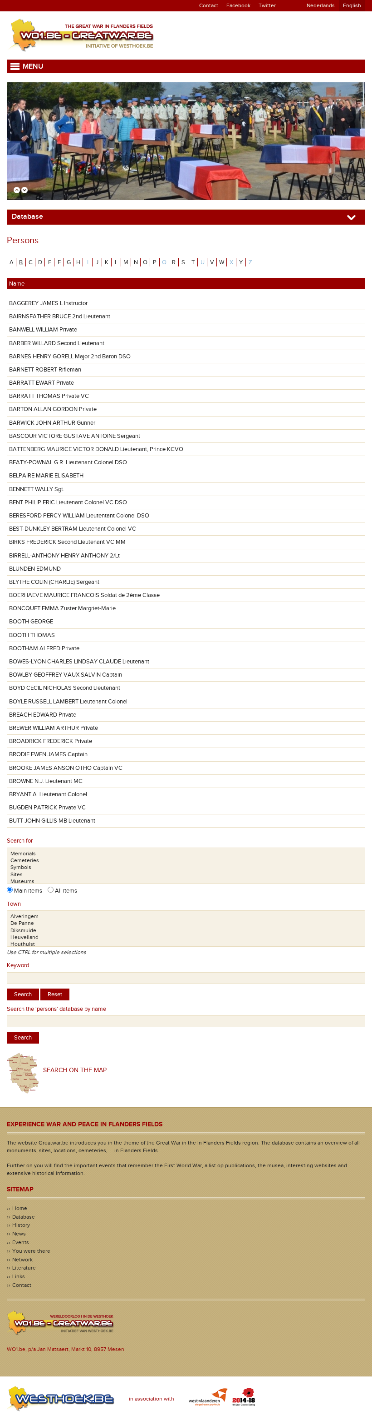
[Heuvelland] (186, 937)
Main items (30, 890)
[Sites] (186, 874)
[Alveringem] (186, 916)
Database (23, 1217)
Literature (24, 1268)
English (352, 5)
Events (20, 1242)
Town (14, 904)
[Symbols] (186, 867)
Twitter (267, 5)
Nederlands (321, 5)
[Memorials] (186, 853)
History (21, 1225)
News (19, 1233)
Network (22, 1259)
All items (65, 890)
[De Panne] (186, 923)
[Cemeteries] (186, 860)
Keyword (18, 965)
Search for (20, 840)
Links (18, 1276)
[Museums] (186, 881)
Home (19, 1208)
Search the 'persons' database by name (56, 1009)
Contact (208, 5)
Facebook (238, 5)
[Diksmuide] (186, 930)
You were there (31, 1251)
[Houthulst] (186, 944)
